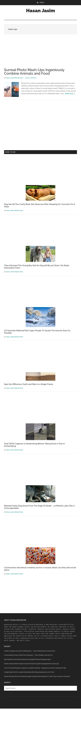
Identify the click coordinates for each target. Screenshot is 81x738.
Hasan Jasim (40, 10)
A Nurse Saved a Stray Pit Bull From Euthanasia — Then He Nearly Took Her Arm (28, 655)
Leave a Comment (30, 78)
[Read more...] (70, 94)
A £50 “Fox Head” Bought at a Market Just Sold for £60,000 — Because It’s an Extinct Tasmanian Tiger (35, 668)
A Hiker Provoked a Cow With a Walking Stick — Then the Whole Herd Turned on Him (29, 651)
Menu (42, 2)
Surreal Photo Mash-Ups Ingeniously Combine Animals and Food (34, 71)
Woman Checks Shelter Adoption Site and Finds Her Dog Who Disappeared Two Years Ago (31, 663)
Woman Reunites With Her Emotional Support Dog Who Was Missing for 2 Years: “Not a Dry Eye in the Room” (37, 676)
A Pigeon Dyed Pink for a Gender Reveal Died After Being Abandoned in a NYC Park (29, 672)
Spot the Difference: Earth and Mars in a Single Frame (28, 384)
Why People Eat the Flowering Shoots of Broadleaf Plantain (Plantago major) (27, 659)
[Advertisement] (40, 53)
